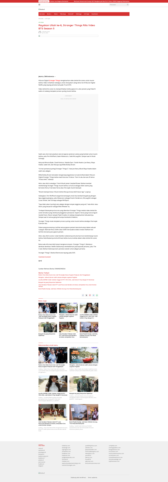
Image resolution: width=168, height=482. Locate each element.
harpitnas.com (66, 455)
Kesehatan (95, 14)
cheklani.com (65, 461)
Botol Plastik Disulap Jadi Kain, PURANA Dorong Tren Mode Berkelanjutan (59, 289)
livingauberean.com (114, 449)
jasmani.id (88, 455)
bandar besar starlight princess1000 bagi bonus (114, 23)
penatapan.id (42, 452)
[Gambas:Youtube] (44, 257)
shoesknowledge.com (115, 459)
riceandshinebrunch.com (115, 457)
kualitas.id (41, 464)
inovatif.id (88, 459)
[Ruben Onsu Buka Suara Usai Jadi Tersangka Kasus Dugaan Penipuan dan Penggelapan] (47, 308)
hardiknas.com (66, 453)
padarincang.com (43, 456)
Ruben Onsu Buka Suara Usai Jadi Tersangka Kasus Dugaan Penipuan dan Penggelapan (64, 275)
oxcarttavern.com (114, 455)
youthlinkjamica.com (91, 445)
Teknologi (63, 14)
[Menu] (39, 4)
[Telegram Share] (93, 295)
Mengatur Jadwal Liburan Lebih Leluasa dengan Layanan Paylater (57, 277)
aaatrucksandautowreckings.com (71, 463)
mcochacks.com (113, 451)
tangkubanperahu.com (68, 457)
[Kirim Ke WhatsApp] (97, 295)
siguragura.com (66, 449)
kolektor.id (41, 458)
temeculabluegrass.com (92, 451)
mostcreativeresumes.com (116, 453)
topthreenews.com (114, 461)
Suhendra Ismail (46, 31)
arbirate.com (88, 447)
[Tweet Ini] (86, 295)
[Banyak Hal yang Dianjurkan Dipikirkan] (47, 327)
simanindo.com (66, 451)
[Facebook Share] (83, 295)
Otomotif (70, 14)
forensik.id (65, 459)
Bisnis (56, 14)
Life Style (86, 14)
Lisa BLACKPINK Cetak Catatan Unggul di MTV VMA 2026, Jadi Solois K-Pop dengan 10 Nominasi (66, 280)
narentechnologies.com (68, 465)
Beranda (42, 14)
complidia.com (113, 445)
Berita (49, 14)
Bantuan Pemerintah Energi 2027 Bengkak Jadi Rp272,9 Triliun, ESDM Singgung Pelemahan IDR (86, 1)
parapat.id (41, 454)
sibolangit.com (66, 447)
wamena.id (41, 450)
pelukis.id (41, 460)
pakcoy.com (88, 457)
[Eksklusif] (41, 9)
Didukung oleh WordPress (78, 477)
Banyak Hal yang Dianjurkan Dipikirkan (49, 282)
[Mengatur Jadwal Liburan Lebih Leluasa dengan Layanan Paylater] (68, 308)
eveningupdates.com (114, 447)
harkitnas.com (66, 445)
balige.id (40, 466)
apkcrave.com (89, 461)
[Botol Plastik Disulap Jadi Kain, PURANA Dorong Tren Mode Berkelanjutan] (89, 327)
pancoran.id (41, 462)
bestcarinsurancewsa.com (92, 463)
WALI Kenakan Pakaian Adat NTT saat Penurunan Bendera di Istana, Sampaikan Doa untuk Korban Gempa (67, 285)
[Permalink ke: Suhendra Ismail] (39, 32)
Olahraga (78, 14)
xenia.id (40, 448)
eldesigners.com (89, 453)
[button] (128, 4)
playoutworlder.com (91, 449)
